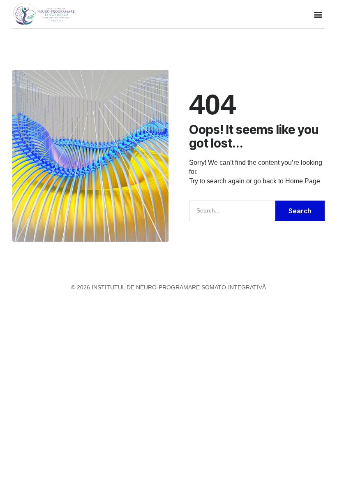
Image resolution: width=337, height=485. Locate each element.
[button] (318, 14)
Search (300, 211)
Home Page (302, 181)
